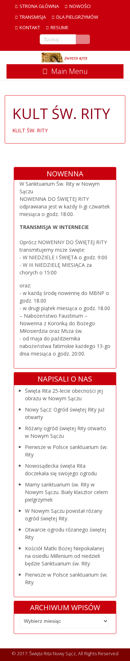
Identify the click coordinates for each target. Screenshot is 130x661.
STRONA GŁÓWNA (39, 6)
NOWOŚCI (80, 6)
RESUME (60, 27)
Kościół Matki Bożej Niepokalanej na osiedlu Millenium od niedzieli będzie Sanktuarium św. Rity (64, 556)
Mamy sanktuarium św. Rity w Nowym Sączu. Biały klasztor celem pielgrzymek (66, 492)
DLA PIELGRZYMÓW (77, 17)
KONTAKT (30, 27)
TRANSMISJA (33, 17)
